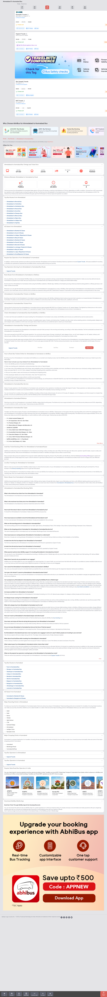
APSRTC (9, 791)
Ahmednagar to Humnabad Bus (15, 685)
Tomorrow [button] (24, 4)
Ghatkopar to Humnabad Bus (15, 671)
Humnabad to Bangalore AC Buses (16, 698)
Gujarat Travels (81, 261)
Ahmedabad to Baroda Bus (14, 201)
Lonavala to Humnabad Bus (14, 688)
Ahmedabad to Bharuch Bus (14, 215)
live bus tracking (16, 468)
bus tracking (56, 618)
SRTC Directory (56, 774)
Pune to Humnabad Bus (13, 667)
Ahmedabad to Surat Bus (13, 211)
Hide (100, 658)
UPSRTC (100, 791)
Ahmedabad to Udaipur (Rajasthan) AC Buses (19, 235)
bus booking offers (85, 455)
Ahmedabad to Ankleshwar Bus (15, 206)
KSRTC (39, 791)
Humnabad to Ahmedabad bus (65, 482)
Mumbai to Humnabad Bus (14, 676)
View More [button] (100, 443)
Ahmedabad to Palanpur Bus (14, 213)
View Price (89, 347)
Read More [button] (50, 141)
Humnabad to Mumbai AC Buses (15, 696)
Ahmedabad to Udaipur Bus (14, 220)
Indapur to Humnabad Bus (14, 674)
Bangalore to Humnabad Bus (14, 683)
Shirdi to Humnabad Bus (13, 678)
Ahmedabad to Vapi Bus (13, 222)
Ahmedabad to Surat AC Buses (15, 233)
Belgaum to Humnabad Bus (14, 681)
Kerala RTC (55, 791)
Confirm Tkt (11, 916)
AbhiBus (3, 916)
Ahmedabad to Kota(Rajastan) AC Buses (18, 254)
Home (4, 138)
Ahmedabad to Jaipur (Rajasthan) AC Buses (19, 251)
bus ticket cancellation (83, 586)
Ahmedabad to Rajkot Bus (14, 218)
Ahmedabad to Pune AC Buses (15, 242)
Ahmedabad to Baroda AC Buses (16, 244)
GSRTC (69, 791)
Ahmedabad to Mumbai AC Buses (16, 230)
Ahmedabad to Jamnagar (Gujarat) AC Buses (19, 247)
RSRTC (85, 791)
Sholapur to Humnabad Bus (14, 669)
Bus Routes (11, 138)
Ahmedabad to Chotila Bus (14, 204)
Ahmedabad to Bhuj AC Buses (15, 237)
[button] (22, 7)
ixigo (7, 916)
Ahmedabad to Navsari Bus (14, 208)
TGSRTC (24, 791)
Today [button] (18, 4)
